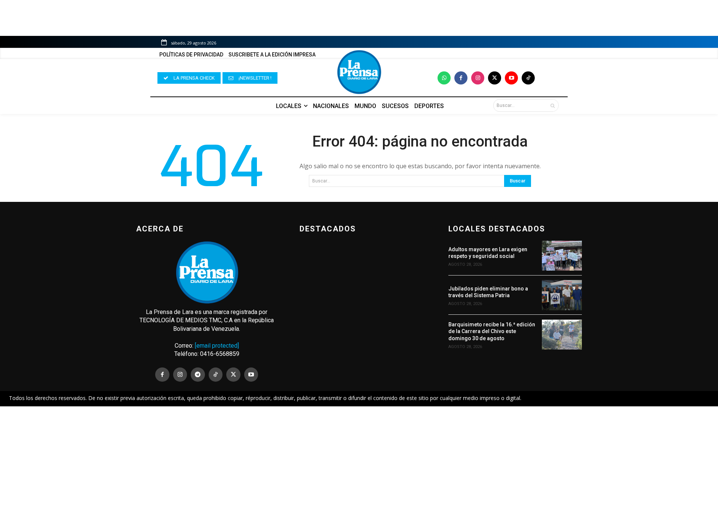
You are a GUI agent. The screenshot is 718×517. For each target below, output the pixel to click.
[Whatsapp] (444, 77)
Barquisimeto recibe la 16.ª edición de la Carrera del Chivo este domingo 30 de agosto (491, 331)
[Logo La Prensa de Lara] (359, 72)
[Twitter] (494, 77)
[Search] (552, 105)
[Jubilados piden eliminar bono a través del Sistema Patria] (562, 295)
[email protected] (217, 345)
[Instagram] (477, 77)
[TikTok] (216, 374)
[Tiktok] (528, 77)
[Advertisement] (359, 461)
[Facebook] (460, 77)
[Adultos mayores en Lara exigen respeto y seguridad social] (562, 256)
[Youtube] (511, 77)
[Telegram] (198, 374)
